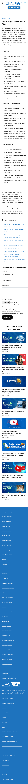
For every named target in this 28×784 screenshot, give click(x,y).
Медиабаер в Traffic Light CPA (12, 237)
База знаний (5, 573)
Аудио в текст (5, 673)
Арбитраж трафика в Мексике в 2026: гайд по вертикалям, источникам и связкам (13, 455)
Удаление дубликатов (7, 654)
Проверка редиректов (7, 668)
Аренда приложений (7, 611)
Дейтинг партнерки (6, 545)
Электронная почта (7, 274)
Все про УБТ (5, 578)
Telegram (4, 708)
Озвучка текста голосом (8, 640)
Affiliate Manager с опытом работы (14, 234)
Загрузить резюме (7, 299)
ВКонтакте (4, 722)
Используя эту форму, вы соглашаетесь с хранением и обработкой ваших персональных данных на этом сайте (13, 311)
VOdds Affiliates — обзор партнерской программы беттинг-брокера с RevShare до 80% (13, 391)
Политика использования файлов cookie (12, 746)
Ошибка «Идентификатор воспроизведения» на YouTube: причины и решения (11, 433)
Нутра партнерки (6, 526)
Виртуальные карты (7, 602)
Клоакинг (4, 607)
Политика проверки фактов (8, 750)
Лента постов (5, 616)
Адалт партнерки (6, 535)
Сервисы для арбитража (8, 588)
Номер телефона (7, 280)
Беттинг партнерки (6, 521)
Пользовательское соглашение (9, 741)
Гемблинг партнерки (7, 516)
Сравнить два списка (7, 659)
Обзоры (4, 569)
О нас (3, 727)
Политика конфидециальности (9, 731)
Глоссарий (4, 564)
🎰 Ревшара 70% (14, 7)
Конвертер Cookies (6, 626)
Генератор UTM (6, 635)
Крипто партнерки (6, 531)
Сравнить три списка (7, 664)
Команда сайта (5, 760)
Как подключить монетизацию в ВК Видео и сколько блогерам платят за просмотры (13, 369)
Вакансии (13, 17)
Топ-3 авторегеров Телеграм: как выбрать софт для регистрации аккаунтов (12, 347)
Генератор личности (7, 630)
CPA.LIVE (8, 17)
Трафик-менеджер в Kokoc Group (13, 245)
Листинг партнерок (6, 550)
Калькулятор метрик (7, 645)
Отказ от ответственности (8, 755)
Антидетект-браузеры (7, 583)
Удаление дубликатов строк (9, 678)
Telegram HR (5, 712)
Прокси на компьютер (7, 597)
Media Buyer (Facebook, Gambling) (14, 251)
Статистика (4, 774)
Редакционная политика (8, 736)
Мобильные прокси (6, 592)
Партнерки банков (6, 540)
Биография (5, 285)
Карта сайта (5, 769)
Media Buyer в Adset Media (11, 248)
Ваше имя (5, 271)
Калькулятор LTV (6, 649)
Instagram (4, 717)
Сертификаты (5, 765)
